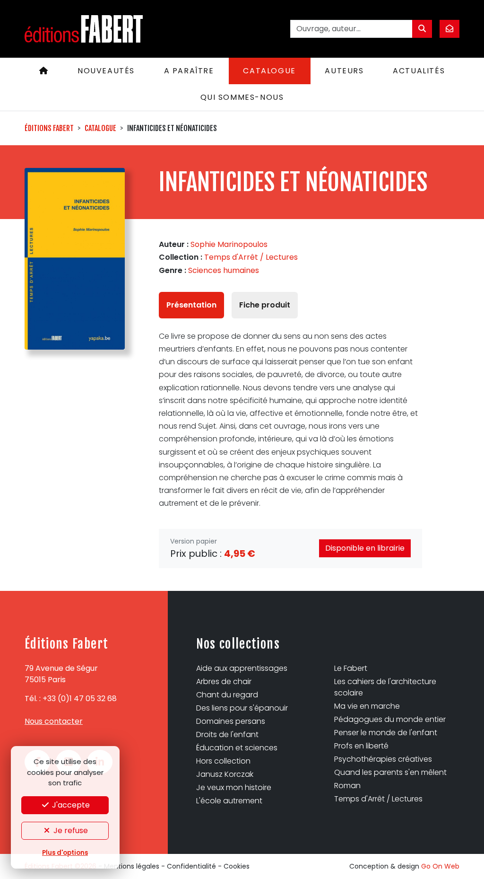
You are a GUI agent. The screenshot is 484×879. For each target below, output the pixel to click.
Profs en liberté (361, 745)
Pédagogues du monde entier (390, 719)
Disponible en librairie (365, 548)
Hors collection (223, 761)
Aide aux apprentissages (241, 668)
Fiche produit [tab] (264, 304)
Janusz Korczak (224, 774)
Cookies (237, 866)
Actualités (419, 70)
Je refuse (70, 830)
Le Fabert (350, 668)
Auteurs (344, 70)
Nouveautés (106, 70)
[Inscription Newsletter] (449, 29)
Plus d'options (65, 852)
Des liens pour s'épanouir (242, 708)
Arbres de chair (223, 681)
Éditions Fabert (49, 128)
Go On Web (440, 866)
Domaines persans (230, 721)
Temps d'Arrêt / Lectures (251, 257)
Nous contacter (54, 721)
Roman (347, 785)
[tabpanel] (290, 420)
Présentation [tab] (191, 304)
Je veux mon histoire (233, 787)
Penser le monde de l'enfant (385, 732)
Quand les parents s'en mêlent (390, 772)
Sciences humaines (223, 270)
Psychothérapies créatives (383, 759)
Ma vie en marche (367, 706)
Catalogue (269, 70)
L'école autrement (229, 800)
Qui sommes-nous (242, 97)
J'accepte (70, 805)
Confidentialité (191, 866)
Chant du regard (227, 694)
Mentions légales (131, 866)
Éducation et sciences (236, 747)
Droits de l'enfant (227, 734)
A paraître (189, 70)
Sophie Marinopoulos (229, 244)
